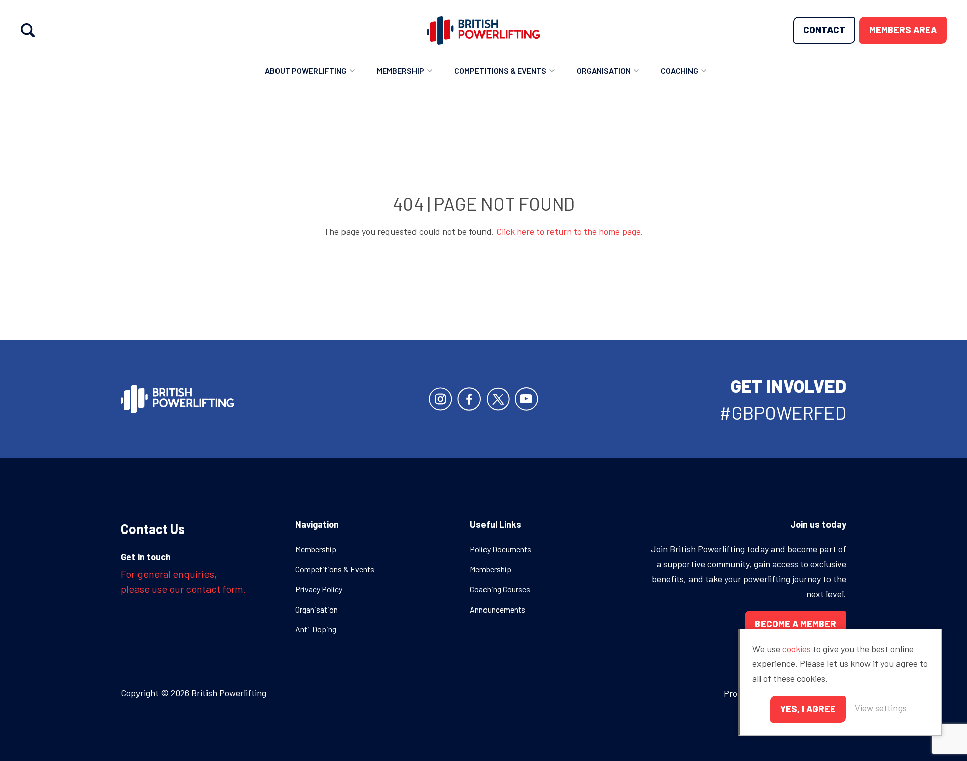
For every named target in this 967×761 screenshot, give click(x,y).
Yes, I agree (808, 708)
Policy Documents (500, 549)
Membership (400, 70)
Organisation (604, 70)
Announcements (497, 609)
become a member (795, 623)
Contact (824, 29)
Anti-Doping (315, 629)
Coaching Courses (500, 589)
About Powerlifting (306, 70)
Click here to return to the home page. (569, 231)
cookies (796, 648)
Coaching (679, 70)
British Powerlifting (483, 30)
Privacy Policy (318, 589)
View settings (881, 707)
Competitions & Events (500, 70)
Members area (903, 29)
